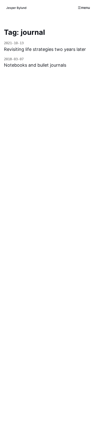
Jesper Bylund (16, 8)
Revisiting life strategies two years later (45, 49)
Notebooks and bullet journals (35, 65)
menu (85, 7)
